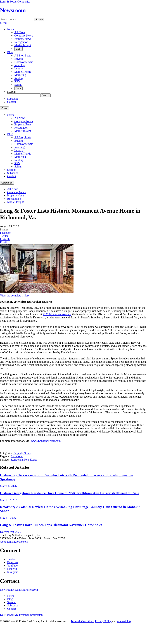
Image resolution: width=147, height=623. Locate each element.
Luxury (18, 68)
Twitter (4, 235)
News (10, 29)
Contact (11, 101)
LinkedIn (5, 239)
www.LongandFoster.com (46, 440)
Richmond (17, 456)
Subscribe (12, 98)
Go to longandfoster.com (14, 541)
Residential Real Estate (24, 459)
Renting (18, 78)
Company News (23, 35)
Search (39, 19)
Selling (18, 84)
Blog (10, 52)
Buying (18, 58)
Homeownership (23, 62)
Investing (19, 65)
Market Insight (22, 45)
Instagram (12, 572)
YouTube (12, 565)
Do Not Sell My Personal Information (21, 614)
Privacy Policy (103, 621)
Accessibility (124, 621)
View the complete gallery (15, 295)
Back (18, 48)
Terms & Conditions (82, 621)
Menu (3, 22)
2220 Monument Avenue (57, 314)
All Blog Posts (22, 55)
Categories (7, 182)
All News (19, 32)
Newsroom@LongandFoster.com (19, 589)
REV (17, 81)
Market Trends (22, 71)
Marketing (20, 74)
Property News (22, 38)
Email (3, 242)
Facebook (5, 232)
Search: (11, 169)
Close (4, 108)
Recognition (21, 42)
